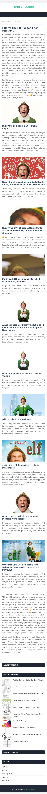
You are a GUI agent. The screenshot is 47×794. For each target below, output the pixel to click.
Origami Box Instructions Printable (24, 700)
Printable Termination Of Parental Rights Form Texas (28, 695)
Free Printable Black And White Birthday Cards (28, 687)
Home (4, 21)
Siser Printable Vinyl (19, 721)
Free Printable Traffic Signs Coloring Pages (27, 734)
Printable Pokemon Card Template (24, 728)
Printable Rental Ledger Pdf (22, 741)
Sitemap (6, 780)
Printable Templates (23, 7)
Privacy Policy (8, 774)
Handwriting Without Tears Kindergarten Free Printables (27, 715)
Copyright (6, 777)
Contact (5, 770)
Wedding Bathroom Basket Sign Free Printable (28, 680)
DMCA (5, 767)
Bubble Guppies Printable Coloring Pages (26, 707)
